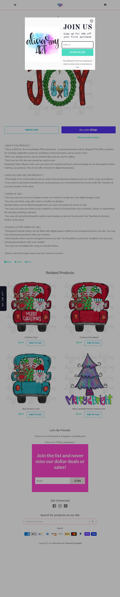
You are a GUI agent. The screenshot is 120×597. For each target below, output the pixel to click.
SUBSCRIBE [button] (77, 52)
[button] (91, 21)
